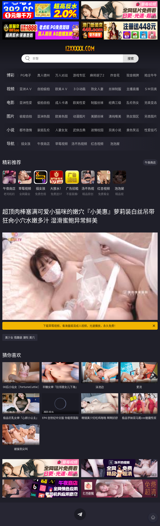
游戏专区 (79, 75)
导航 (10, 143)
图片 (10, 116)
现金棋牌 (132, 75)
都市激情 (26, 130)
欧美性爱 (79, 103)
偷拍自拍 (43, 103)
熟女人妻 (97, 89)
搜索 (131, 58)
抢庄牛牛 (150, 75)
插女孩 (25, 144)
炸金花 (115, 75)
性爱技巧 (150, 130)
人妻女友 (61, 130)
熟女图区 (132, 116)
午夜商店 (43, 144)
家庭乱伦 (43, 130)
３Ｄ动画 (79, 89)
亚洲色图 (43, 116)
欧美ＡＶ (61, 89)
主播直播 (132, 89)
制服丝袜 (97, 103)
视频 (10, 89)
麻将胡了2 (97, 75)
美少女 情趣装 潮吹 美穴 (20, 337)
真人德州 (43, 75)
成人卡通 (61, 103)
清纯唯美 (115, 116)
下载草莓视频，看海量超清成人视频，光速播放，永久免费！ (80, 326)
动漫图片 (79, 116)
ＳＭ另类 (150, 89)
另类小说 (115, 130)
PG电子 (25, 75)
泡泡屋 (115, 144)
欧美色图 (61, 116)
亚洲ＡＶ (26, 89)
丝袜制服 (115, 89)
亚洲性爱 (26, 103)
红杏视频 (97, 144)
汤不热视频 (79, 144)
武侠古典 (79, 130)
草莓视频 (61, 144)
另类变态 (150, 103)
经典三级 (115, 103)
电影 (10, 102)
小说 (10, 130)
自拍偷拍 (43, 89)
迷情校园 (97, 130)
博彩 (10, 75)
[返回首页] (153, 517)
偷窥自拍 (26, 116)
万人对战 (61, 75)
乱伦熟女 (132, 103)
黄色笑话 (132, 130)
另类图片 (150, 116)
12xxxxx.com (80, 48)
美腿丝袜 (97, 116)
